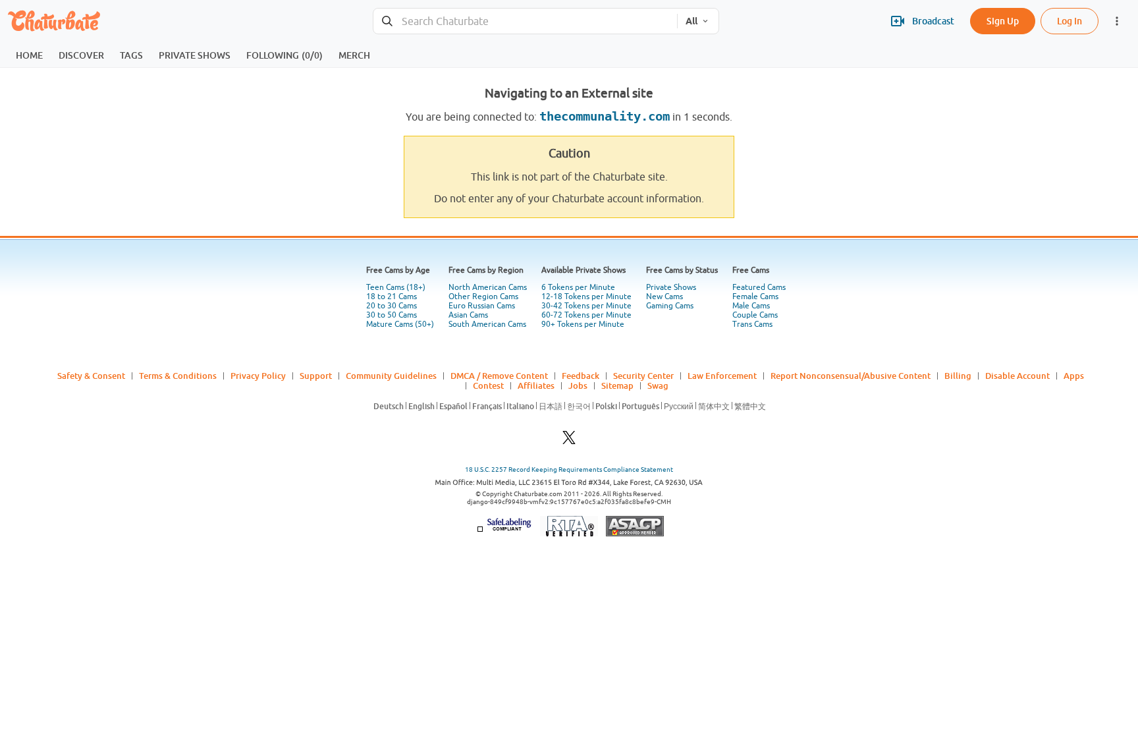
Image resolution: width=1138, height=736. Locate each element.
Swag (657, 385)
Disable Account (1017, 375)
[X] (569, 441)
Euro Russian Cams (481, 305)
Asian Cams (468, 315)
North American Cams (487, 287)
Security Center (643, 375)
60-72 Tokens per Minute (586, 315)
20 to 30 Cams (391, 305)
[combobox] (525, 21)
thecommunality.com (604, 116)
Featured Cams (759, 287)
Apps (1074, 375)
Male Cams (751, 305)
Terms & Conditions (178, 375)
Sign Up (1003, 20)
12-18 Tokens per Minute (586, 296)
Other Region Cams (483, 296)
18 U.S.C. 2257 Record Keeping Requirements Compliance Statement (569, 469)
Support (316, 375)
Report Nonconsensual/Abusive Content (851, 375)
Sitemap (617, 385)
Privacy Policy (258, 375)
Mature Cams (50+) (400, 324)
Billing (957, 375)
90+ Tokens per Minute (582, 324)
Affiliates (536, 385)
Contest (488, 385)
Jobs (577, 385)
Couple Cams (755, 315)
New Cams (664, 296)
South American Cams (487, 324)
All (691, 21)
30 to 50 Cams (391, 315)
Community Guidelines (391, 375)
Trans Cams (752, 324)
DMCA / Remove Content (499, 375)
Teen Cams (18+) (395, 287)
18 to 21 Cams (391, 296)
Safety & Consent (91, 375)
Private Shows (671, 287)
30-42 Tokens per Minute (586, 305)
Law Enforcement (722, 375)
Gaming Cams (669, 305)
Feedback (580, 375)
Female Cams (755, 296)
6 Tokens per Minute (578, 287)
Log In (1069, 20)
